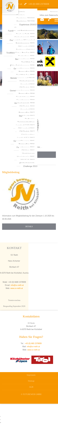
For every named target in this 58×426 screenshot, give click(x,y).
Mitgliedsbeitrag (11, 172)
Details (29, 227)
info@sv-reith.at (17, 285)
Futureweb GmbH (32, 394)
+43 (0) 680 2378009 (33, 343)
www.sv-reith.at (16, 288)
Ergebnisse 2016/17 (28, 24)
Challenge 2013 (30, 166)
